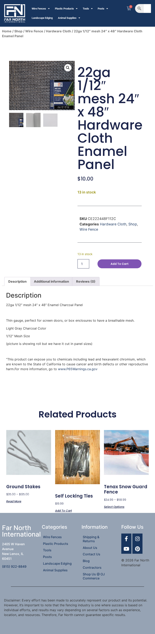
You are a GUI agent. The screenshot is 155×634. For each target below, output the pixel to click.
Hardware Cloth (58, 31)
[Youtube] (126, 549)
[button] (67, 67)
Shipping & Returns (91, 539)
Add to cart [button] (63, 510)
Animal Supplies (67, 17)
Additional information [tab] (51, 281)
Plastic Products (64, 8)
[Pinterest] (137, 549)
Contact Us (91, 554)
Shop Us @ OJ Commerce (94, 576)
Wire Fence (34, 31)
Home (7, 31)
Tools (86, 8)
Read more (13, 501)
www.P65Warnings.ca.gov (77, 369)
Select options (114, 506)
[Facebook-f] (126, 539)
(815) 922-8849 (14, 566)
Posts (101, 8)
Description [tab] (17, 281)
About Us (90, 548)
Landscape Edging (42, 17)
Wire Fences (39, 8)
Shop (18, 31)
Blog (86, 561)
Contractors (92, 567)
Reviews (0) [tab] (85, 281)
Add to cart (120, 264)
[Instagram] (137, 539)
